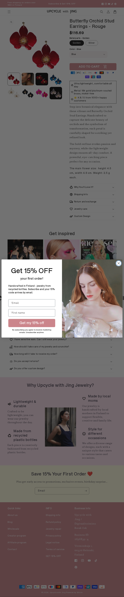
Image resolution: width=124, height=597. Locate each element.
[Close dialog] (118, 263)
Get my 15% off (32, 322)
